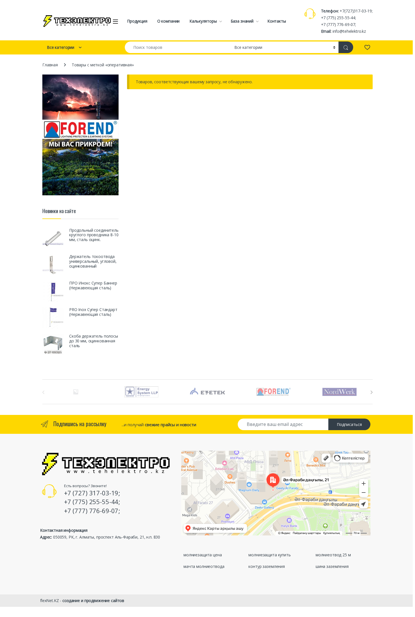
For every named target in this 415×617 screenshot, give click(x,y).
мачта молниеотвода (204, 566)
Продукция (137, 21)
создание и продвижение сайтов (93, 600)
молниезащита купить (269, 554)
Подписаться (349, 424)
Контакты (276, 21)
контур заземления (266, 566)
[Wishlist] (367, 47)
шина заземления (332, 566)
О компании (168, 21)
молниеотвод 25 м (333, 554)
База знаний (242, 21)
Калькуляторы (203, 21)
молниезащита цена (203, 554)
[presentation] (371, 392)
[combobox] (178, 47)
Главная (50, 64)
